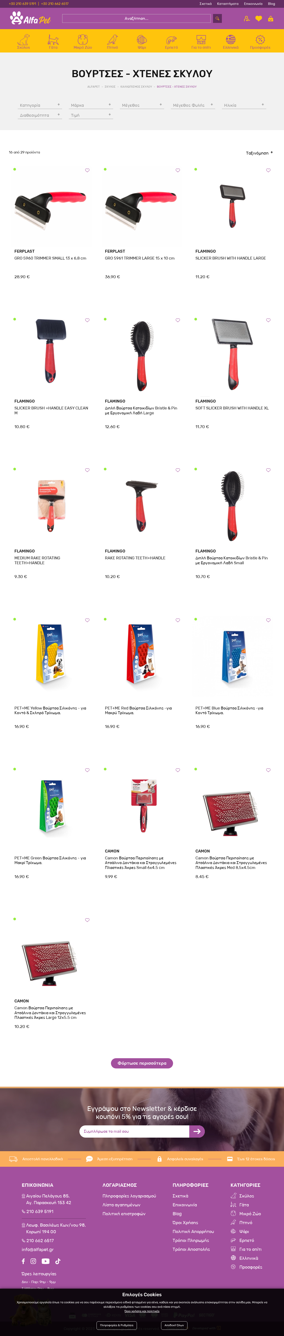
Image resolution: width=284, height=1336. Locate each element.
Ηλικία (230, 105)
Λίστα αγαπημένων (121, 1205)
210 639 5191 (39, 1212)
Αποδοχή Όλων (174, 1325)
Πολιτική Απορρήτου (193, 1232)
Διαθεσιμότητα (34, 115)
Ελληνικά (248, 1258)
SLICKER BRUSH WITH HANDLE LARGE (230, 258)
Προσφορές (250, 1267)
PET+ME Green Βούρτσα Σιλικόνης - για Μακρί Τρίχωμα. (50, 860)
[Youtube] (45, 1261)
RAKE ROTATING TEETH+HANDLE (135, 558)
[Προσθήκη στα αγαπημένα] (87, 170)
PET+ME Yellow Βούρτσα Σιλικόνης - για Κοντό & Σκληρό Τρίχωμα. (50, 710)
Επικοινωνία (253, 4)
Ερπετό (246, 1240)
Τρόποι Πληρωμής (191, 1240)
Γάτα (244, 1205)
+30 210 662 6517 (55, 4)
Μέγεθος (131, 105)
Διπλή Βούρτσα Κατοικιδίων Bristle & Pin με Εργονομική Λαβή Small (231, 560)
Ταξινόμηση (257, 153)
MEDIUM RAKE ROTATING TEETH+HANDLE (37, 560)
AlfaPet (93, 87)
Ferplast (24, 251)
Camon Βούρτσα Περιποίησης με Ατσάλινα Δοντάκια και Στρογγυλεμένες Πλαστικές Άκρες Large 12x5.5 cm (50, 1012)
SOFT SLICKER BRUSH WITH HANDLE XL (232, 408)
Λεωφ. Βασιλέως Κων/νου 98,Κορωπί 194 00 (56, 1228)
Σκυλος (110, 87)
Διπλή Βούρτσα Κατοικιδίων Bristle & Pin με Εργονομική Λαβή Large (141, 410)
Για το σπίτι (250, 1249)
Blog (271, 4)
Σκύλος (246, 1196)
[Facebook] (23, 1261)
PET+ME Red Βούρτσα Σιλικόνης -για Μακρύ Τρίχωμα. (138, 710)
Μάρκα (77, 105)
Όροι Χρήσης (185, 1223)
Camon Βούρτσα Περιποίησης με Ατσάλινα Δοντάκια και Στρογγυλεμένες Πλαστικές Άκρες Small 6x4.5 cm (140, 862)
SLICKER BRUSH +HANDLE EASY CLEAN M (51, 410)
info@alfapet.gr (38, 1250)
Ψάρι (244, 1232)
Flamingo (205, 251)
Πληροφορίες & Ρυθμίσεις (116, 1325)
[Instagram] (33, 1261)
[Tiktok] (58, 1261)
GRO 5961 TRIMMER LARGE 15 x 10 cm (140, 258)
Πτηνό (245, 1223)
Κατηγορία (30, 105)
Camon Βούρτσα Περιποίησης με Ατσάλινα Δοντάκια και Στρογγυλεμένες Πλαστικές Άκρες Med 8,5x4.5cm (231, 862)
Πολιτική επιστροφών (124, 1214)
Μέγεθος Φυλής (189, 105)
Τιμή (75, 115)
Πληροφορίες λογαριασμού (129, 1196)
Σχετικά (206, 4)
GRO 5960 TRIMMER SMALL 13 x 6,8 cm (50, 258)
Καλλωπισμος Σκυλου (136, 87)
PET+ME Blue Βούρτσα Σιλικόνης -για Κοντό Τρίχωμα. (229, 710)
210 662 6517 (40, 1241)
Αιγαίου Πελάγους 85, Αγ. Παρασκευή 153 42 (48, 1199)
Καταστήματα (228, 4)
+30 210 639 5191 (22, 4)
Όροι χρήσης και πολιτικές (141, 1311)
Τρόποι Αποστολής (191, 1249)
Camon (112, 851)
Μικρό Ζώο (250, 1214)
